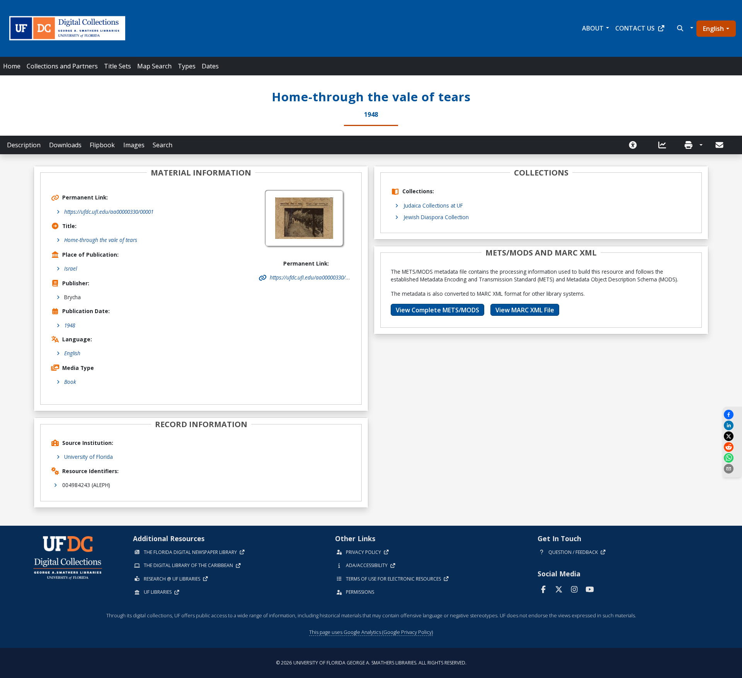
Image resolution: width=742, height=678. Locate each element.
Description (24, 145)
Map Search (154, 66)
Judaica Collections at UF (433, 205)
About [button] (593, 28)
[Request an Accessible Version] (635, 145)
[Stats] (664, 145)
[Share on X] (732, 436)
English (713, 28)
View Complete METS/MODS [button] (437, 310)
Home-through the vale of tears (100, 240)
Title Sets (117, 66)
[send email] (732, 469)
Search (162, 145)
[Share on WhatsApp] (732, 458)
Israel (70, 268)
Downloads (65, 145)
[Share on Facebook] (732, 414)
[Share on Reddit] (732, 447)
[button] (684, 28)
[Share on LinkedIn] (732, 425)
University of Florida (88, 456)
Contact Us (635, 28)
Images (134, 145)
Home (11, 66)
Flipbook (102, 145)
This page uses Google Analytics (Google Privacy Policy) (371, 632)
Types (187, 66)
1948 (69, 325)
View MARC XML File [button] (524, 310)
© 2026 (371, 662)
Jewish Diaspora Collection (436, 217)
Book (70, 381)
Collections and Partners (62, 66)
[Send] (720, 145)
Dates (210, 66)
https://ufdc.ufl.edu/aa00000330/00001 (108, 211)
